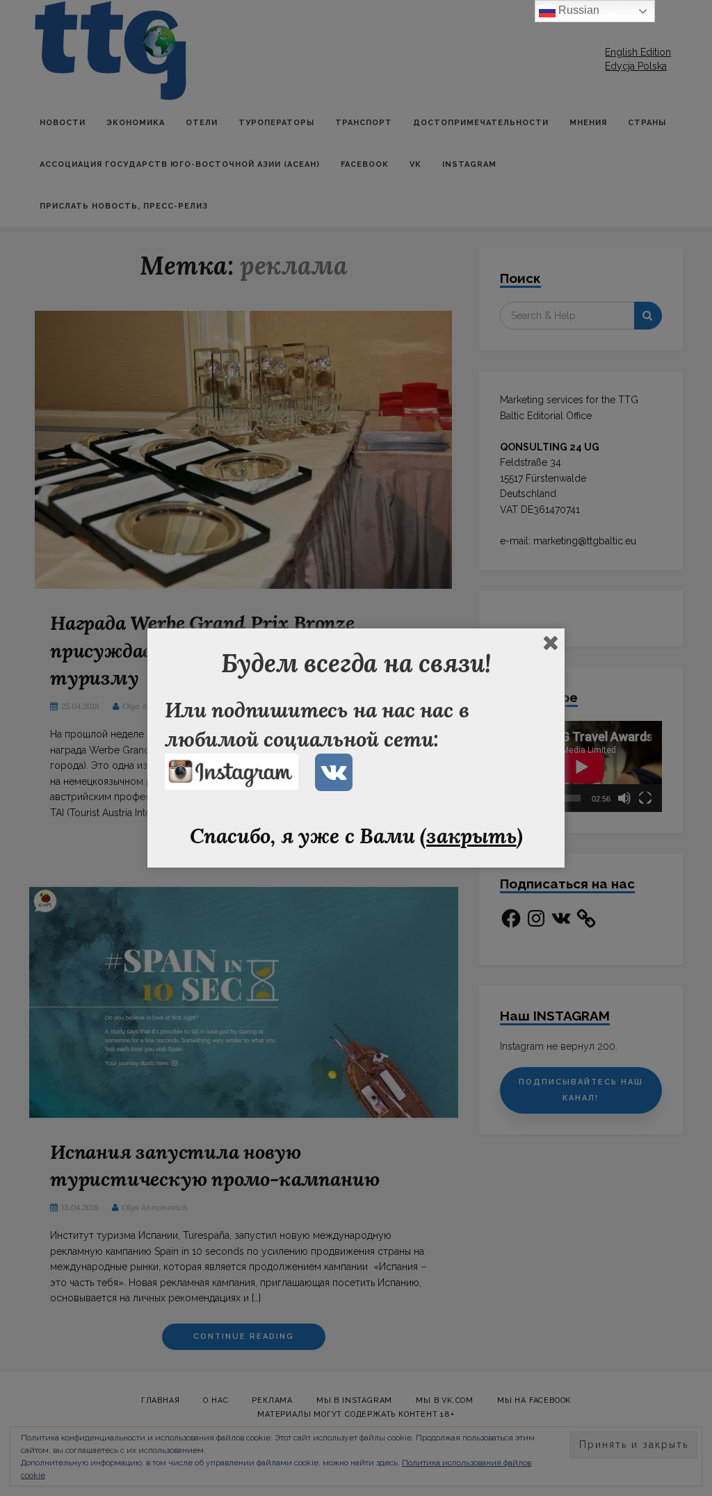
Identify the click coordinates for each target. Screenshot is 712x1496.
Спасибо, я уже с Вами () (356, 835)
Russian (577, 10)
